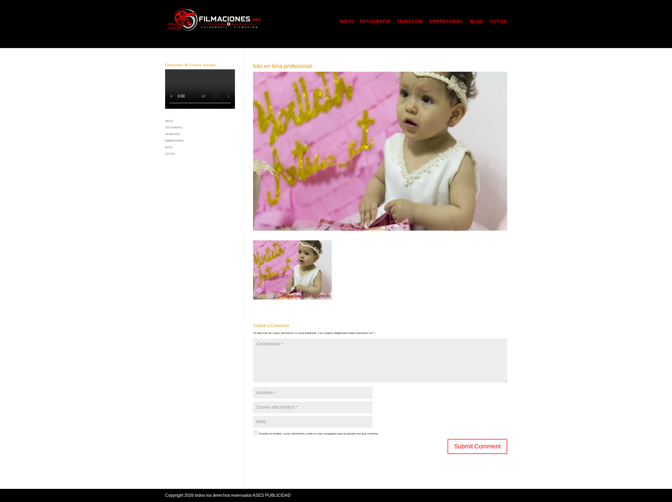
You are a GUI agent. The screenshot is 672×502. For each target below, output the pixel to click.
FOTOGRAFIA (375, 22)
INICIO (346, 22)
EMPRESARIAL (446, 22)
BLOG (476, 22)
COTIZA (498, 22)
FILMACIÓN (410, 22)
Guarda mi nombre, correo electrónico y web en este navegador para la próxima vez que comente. (319, 433)
